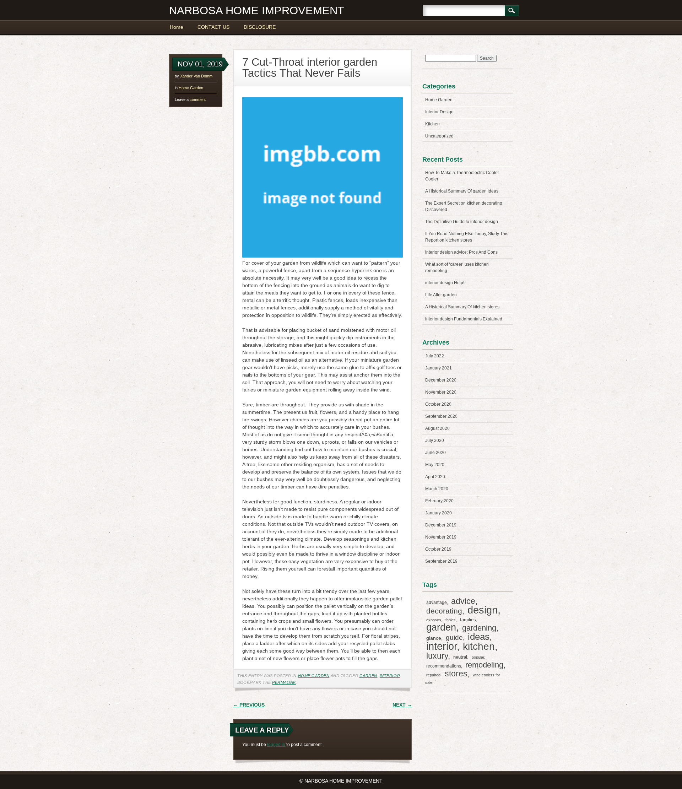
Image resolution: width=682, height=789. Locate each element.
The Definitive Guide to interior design (461, 221)
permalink (284, 682)
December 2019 (440, 525)
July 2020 (434, 440)
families (468, 619)
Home (176, 27)
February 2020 (439, 500)
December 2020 (440, 380)
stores (456, 673)
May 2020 (434, 464)
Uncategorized (439, 136)
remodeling (484, 664)
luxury (437, 655)
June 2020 (435, 452)
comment (190, 99)
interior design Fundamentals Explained (463, 319)
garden (368, 676)
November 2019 (440, 537)
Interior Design (439, 111)
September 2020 (441, 416)
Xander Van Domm (196, 76)
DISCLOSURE (260, 27)
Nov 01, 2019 (200, 64)
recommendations (443, 666)
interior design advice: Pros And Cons (461, 252)
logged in (276, 744)
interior (390, 676)
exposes (433, 620)
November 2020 (440, 392)
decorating (444, 611)
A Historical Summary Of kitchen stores (462, 306)
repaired (433, 675)
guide (454, 637)
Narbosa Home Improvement (256, 10)
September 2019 (441, 561)
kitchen (479, 646)
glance (433, 638)
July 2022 (434, 355)
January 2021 (438, 368)
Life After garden (441, 294)
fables (450, 620)
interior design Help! (444, 282)
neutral (460, 657)
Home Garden (191, 88)
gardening (479, 627)
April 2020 (435, 476)
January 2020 (438, 512)
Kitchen (432, 123)
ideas (478, 636)
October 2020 (438, 404)
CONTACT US (213, 27)
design (482, 610)
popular (478, 657)
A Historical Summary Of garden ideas (461, 191)
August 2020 (437, 428)
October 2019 (438, 549)
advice (463, 601)
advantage (436, 602)
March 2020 (436, 488)
